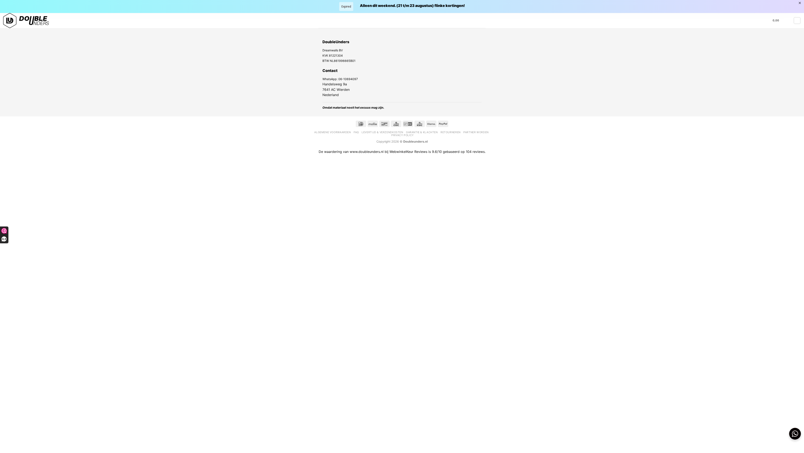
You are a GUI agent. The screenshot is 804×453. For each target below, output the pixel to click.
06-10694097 (348, 79)
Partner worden (476, 132)
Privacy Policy (402, 135)
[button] (779, 20)
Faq (356, 132)
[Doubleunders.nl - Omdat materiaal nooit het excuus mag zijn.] (45, 20)
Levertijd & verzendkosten (382, 132)
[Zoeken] (789, 21)
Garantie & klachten (422, 132)
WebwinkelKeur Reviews (408, 152)
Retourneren (451, 132)
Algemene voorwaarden (332, 132)
